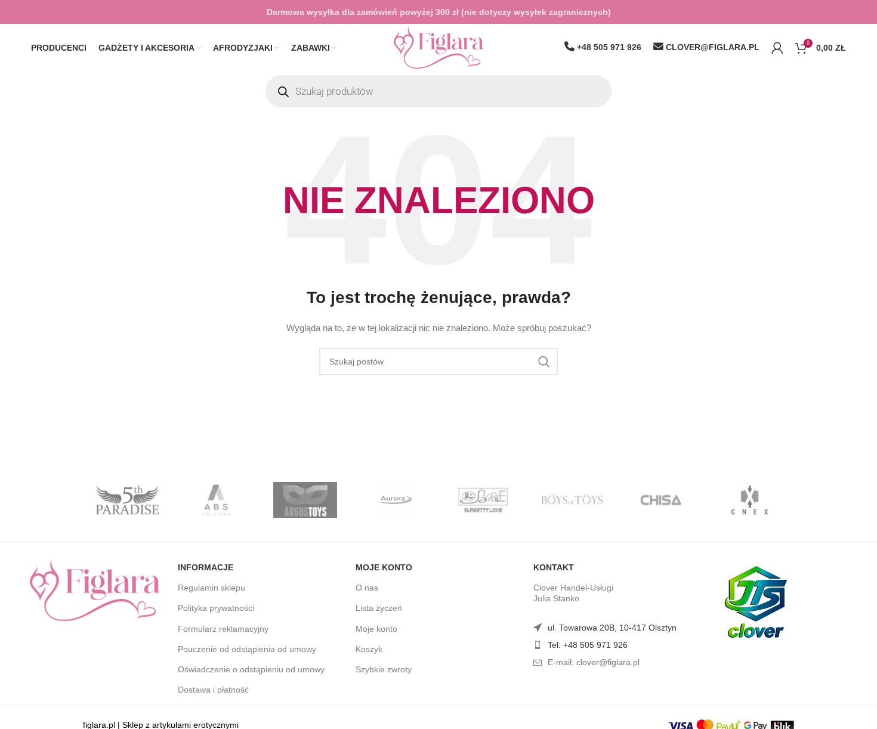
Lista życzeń (379, 608)
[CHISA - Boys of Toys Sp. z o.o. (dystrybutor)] (660, 500)
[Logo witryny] (438, 47)
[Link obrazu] (95, 590)
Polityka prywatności (216, 608)
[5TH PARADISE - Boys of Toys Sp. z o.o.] (127, 500)
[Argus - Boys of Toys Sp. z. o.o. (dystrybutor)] (305, 500)
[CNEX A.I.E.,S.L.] (749, 500)
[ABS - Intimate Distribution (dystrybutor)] (216, 500)
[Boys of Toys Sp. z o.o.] (571, 500)
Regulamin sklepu (211, 587)
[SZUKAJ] (544, 361)
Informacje (205, 567)
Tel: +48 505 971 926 (588, 645)
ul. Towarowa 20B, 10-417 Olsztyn (612, 627)
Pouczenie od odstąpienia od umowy (247, 649)
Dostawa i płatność (213, 689)
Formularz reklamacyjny (223, 629)
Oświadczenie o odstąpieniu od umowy (251, 669)
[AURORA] (394, 500)
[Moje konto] (777, 48)
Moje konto (384, 567)
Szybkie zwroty (384, 669)
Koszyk (369, 649)
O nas (367, 587)
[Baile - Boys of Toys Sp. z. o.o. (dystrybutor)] (482, 500)
